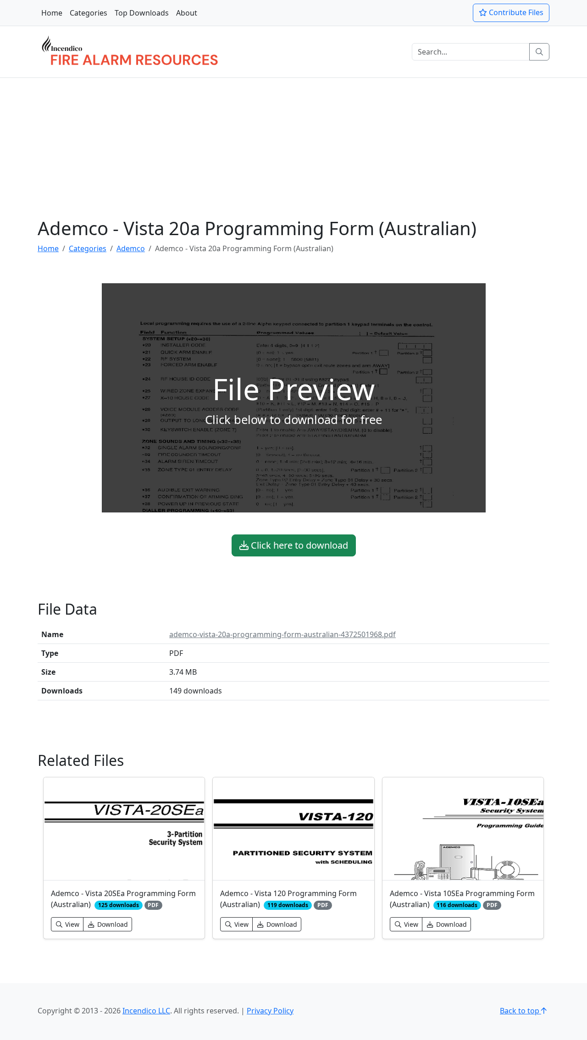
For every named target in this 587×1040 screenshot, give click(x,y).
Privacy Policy (270, 1011)
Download (111, 924)
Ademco (130, 248)
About (186, 13)
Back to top (520, 1011)
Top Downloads (142, 13)
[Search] (539, 52)
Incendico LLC (146, 1011)
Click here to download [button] (298, 545)
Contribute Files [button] (515, 12)
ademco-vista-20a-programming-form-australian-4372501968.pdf (282, 634)
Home (51, 13)
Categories (88, 13)
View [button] (71, 924)
